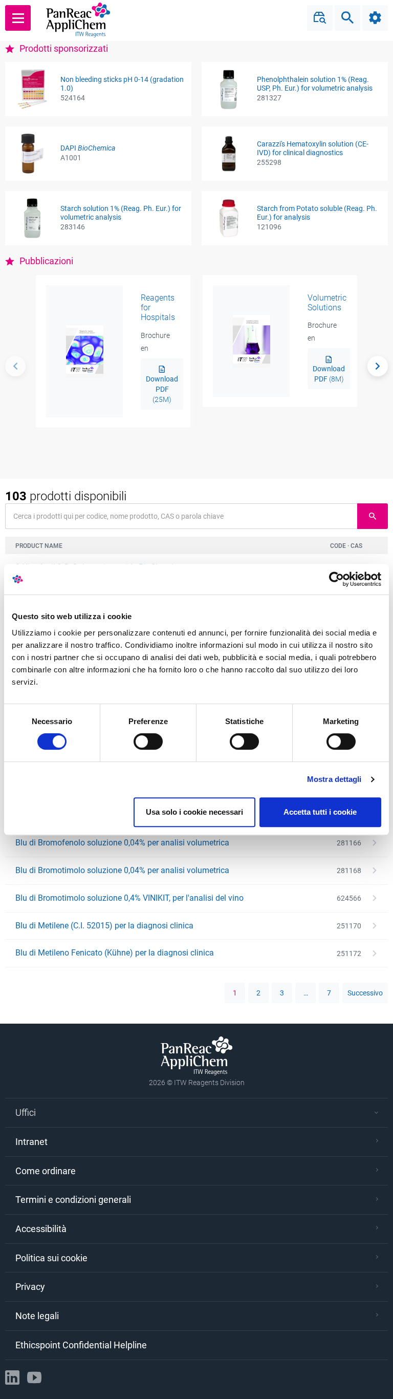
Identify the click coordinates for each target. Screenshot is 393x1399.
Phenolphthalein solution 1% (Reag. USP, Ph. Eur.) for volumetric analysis (315, 83)
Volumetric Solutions (327, 302)
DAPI (87, 148)
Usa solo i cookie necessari (194, 812)
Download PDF (162, 389)
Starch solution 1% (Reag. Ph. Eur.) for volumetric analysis (120, 212)
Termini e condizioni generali (73, 1199)
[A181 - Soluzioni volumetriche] (251, 341)
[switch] (148, 741)
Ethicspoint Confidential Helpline (81, 1345)
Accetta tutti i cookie (320, 812)
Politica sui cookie (51, 1258)
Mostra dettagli (334, 779)
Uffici (25, 1112)
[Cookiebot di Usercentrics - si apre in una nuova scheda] (336, 579)
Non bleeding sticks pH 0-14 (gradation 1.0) (122, 83)
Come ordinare (45, 1170)
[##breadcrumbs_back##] (15, 366)
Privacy (30, 1286)
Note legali (37, 1315)
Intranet (31, 1141)
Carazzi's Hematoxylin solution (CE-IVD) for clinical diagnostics (312, 148)
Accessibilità (41, 1228)
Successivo (365, 993)
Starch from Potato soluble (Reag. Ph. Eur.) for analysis (317, 212)
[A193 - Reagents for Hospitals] (85, 351)
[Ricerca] (377, 366)
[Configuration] (375, 18)
